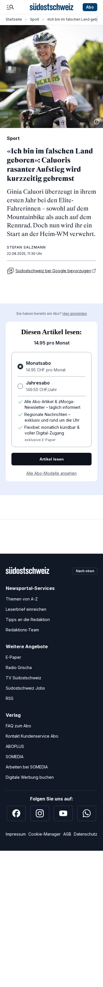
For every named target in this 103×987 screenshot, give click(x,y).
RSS (9, 698)
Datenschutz (85, 834)
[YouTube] (63, 813)
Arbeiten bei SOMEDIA (27, 766)
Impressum (16, 834)
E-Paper (13, 657)
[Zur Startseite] (51, 7)
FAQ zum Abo (18, 725)
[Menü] (10, 7)
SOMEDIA (14, 756)
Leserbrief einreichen (26, 609)
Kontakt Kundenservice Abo (32, 736)
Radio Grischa (19, 667)
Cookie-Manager (44, 834)
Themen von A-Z (22, 598)
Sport (34, 19)
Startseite (14, 19)
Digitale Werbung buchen (30, 777)
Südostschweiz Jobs (25, 688)
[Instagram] (39, 813)
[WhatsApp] (86, 813)
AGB (67, 834)
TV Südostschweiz (23, 677)
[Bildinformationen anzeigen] (97, 122)
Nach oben (85, 571)
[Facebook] (16, 813)
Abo (90, 7)
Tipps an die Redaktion (28, 619)
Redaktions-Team (22, 629)
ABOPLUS (15, 746)
